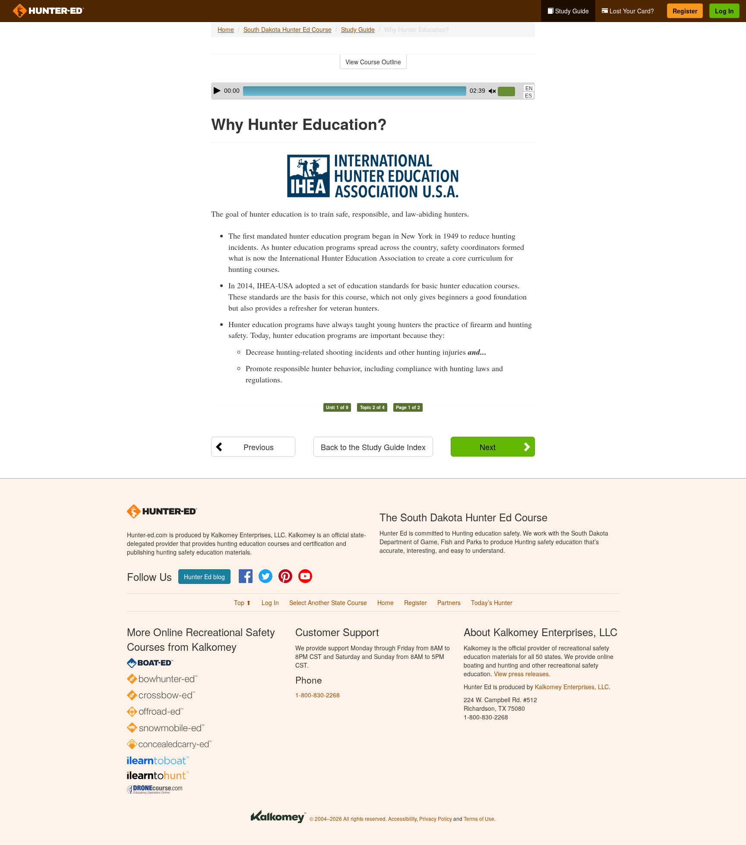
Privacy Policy (435, 818)
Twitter (265, 576)
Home (226, 29)
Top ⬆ (242, 602)
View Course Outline (373, 61)
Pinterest (285, 576)
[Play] (217, 90)
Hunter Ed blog (204, 576)
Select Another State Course (328, 602)
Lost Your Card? (631, 10)
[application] (373, 91)
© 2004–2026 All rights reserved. (348, 818)
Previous (258, 446)
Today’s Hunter (491, 602)
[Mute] (492, 91)
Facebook (246, 576)
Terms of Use (479, 818)
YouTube (305, 576)
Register (685, 10)
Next (488, 446)
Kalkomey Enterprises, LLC (572, 686)
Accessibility (402, 818)
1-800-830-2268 (317, 695)
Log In (724, 10)
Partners (449, 602)
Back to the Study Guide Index (373, 446)
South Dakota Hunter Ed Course (287, 29)
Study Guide (571, 10)
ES (528, 96)
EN (529, 88)
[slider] (510, 92)
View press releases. (522, 673)
